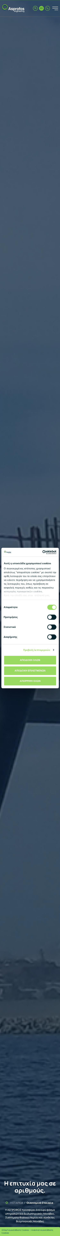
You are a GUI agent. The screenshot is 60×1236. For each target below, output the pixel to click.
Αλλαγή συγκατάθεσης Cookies (15, 1230)
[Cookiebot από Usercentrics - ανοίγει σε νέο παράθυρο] (42, 552)
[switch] (51, 617)
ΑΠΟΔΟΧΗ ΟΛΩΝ (30, 660)
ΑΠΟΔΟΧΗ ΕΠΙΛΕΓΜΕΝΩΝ (30, 670)
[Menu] (54, 8)
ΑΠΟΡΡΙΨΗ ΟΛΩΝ (30, 681)
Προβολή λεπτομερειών (36, 650)
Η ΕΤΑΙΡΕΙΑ (16, 1203)
